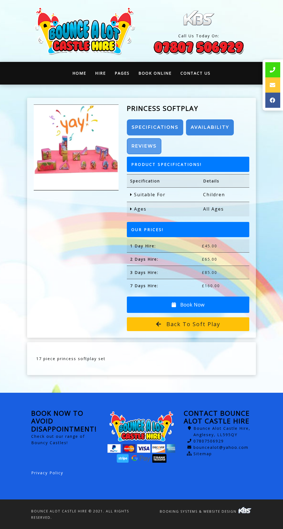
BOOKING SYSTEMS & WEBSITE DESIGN (199, 511)
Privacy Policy (47, 472)
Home (81, 74)
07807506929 (208, 441)
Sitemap (202, 453)
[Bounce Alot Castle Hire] (84, 31)
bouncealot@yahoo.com (220, 447)
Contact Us (195, 73)
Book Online (155, 73)
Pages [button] (122, 73)
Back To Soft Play (192, 324)
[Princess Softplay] (76, 147)
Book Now (192, 304)
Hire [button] (100, 73)
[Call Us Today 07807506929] (198, 47)
